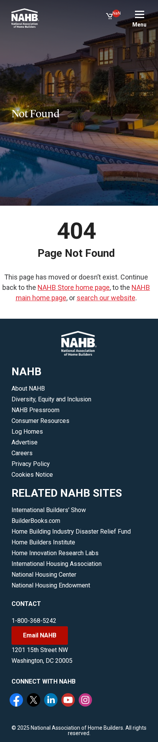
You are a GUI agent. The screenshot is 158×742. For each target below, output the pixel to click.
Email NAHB (39, 635)
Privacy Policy (31, 463)
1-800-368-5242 (34, 620)
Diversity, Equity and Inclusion (51, 399)
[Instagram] (86, 701)
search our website (106, 298)
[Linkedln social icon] (51, 701)
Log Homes (27, 431)
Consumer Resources (40, 420)
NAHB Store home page (74, 287)
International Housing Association (57, 563)
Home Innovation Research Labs (55, 553)
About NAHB (28, 388)
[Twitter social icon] (34, 701)
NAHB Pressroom (35, 410)
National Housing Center (44, 574)
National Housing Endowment (51, 585)
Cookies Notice (32, 474)
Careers (22, 453)
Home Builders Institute (43, 542)
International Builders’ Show (49, 510)
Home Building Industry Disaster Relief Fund (71, 531)
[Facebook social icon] (17, 701)
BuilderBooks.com (36, 520)
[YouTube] (69, 701)
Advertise (25, 442)
